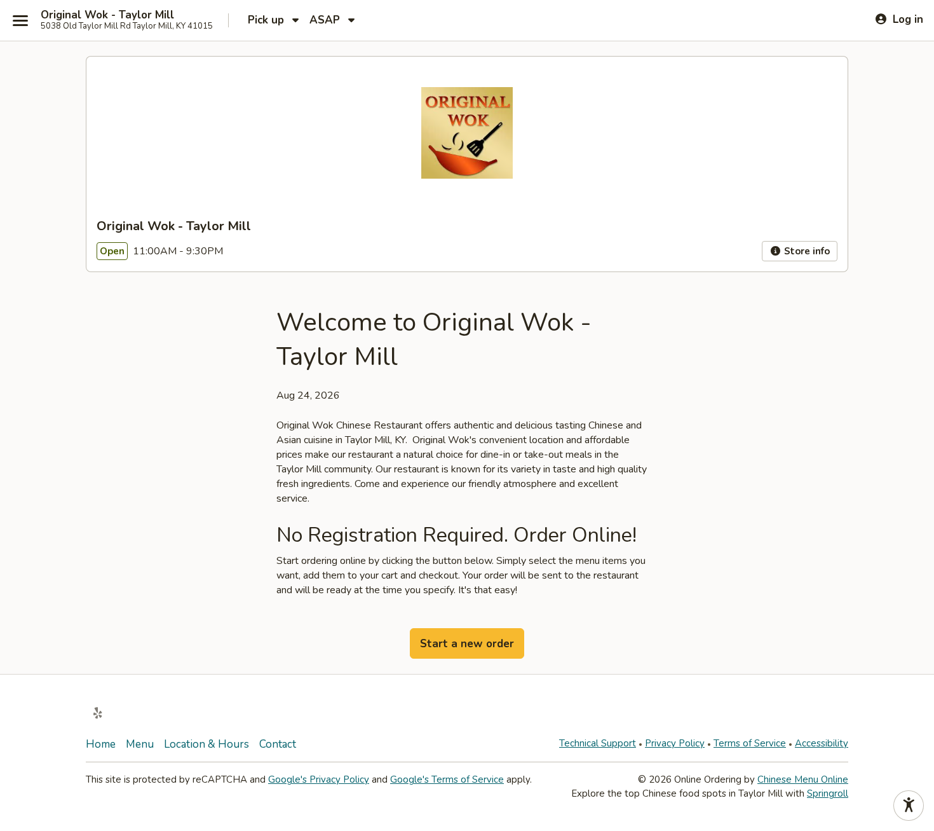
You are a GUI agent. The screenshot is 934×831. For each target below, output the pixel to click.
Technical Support (597, 743)
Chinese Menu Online (802, 779)
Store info (806, 251)
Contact (277, 744)
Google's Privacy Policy (318, 779)
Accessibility (821, 743)
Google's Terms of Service (447, 779)
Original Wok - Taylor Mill (107, 15)
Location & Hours (206, 744)
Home (101, 744)
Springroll (827, 793)
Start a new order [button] (467, 643)
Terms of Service (750, 743)
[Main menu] (20, 20)
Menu (140, 744)
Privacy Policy (675, 743)
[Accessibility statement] (908, 805)
